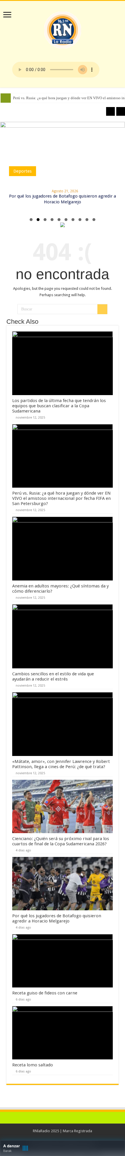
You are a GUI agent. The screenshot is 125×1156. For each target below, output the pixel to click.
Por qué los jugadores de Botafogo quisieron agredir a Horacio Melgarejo (56, 918)
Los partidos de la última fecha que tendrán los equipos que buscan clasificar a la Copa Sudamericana (59, 406)
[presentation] (110, 111)
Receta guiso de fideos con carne (44, 993)
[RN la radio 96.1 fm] (62, 29)
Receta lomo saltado (32, 1065)
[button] (31, 219)
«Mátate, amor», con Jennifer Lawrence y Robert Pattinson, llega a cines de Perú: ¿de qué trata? (61, 764)
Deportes (22, 171)
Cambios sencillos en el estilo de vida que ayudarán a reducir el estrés (53, 676)
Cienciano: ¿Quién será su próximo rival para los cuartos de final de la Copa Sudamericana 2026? (60, 841)
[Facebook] (62, 1138)
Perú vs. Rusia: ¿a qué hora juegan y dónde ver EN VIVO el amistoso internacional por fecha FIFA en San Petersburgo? (61, 498)
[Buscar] (102, 309)
